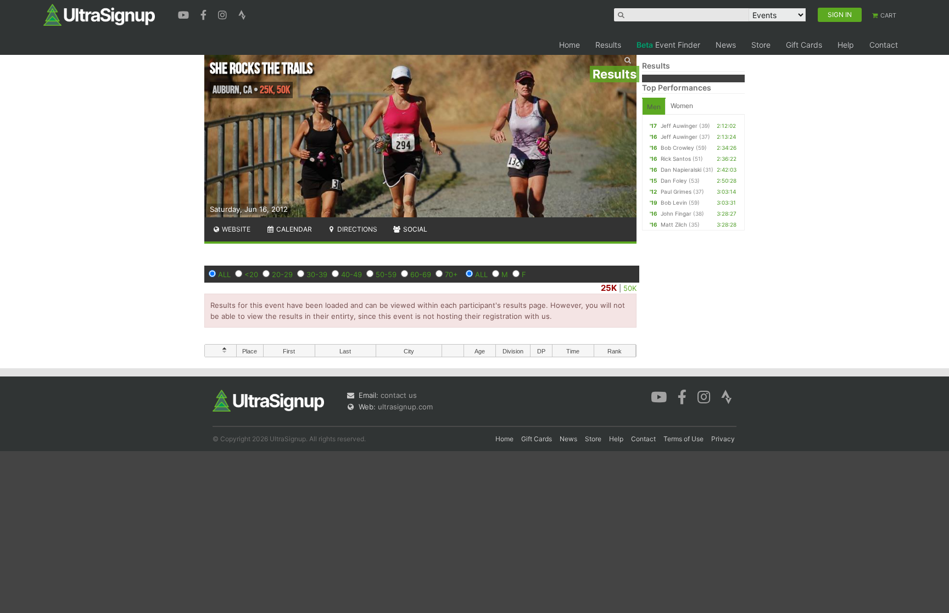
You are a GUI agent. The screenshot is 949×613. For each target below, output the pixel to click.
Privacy (723, 439)
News (726, 44)
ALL (224, 274)
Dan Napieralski (681, 169)
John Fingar (676, 213)
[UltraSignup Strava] (242, 13)
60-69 (420, 274)
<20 (251, 274)
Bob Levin (674, 202)
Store (761, 44)
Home (569, 44)
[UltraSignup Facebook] (205, 13)
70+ (451, 274)
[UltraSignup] (99, 14)
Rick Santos (676, 158)
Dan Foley (674, 180)
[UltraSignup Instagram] (224, 13)
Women (682, 106)
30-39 (316, 274)
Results (608, 44)
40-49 (351, 274)
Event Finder (668, 44)
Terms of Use (683, 439)
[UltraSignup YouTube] (185, 13)
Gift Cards (804, 44)
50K (630, 288)
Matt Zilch (674, 224)
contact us (399, 395)
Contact (883, 44)
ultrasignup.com (405, 406)
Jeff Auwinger (679, 125)
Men (654, 107)
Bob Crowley (677, 147)
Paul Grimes (676, 191)
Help (846, 44)
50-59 (386, 274)
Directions (356, 229)
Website (235, 229)
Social (414, 229)
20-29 (282, 274)
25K (609, 288)
